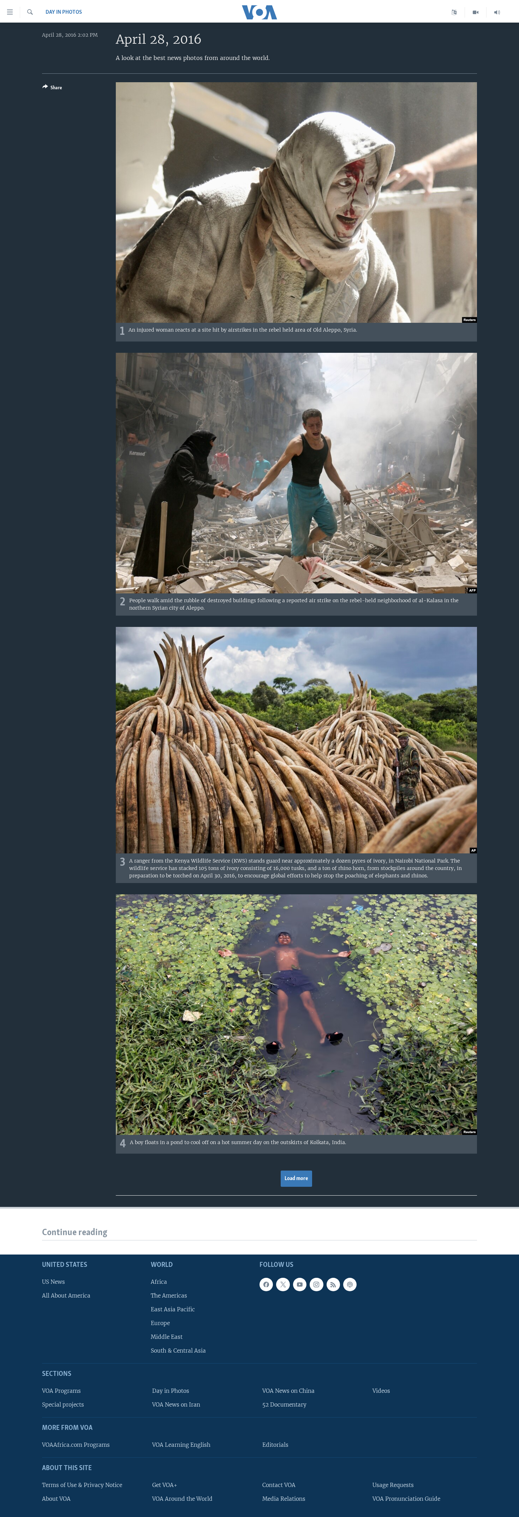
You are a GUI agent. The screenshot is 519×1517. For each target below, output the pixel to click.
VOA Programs (61, 1391)
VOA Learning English (181, 1445)
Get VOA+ (164, 1485)
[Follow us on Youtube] (299, 1284)
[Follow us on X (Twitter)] (283, 1284)
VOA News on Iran (176, 1404)
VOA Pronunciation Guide (406, 1498)
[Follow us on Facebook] (266, 1284)
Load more (296, 1178)
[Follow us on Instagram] (316, 1284)
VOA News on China (288, 1391)
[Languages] (454, 12)
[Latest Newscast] (497, 12)
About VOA (56, 1498)
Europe (160, 1323)
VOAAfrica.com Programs (76, 1445)
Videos (381, 1391)
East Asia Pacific (173, 1309)
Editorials (275, 1445)
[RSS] (333, 1284)
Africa (159, 1282)
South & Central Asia (178, 1350)
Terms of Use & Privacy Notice (82, 1485)
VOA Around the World (182, 1498)
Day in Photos (64, 12)
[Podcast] (350, 1284)
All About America (66, 1295)
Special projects (63, 1404)
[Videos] (476, 12)
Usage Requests (393, 1485)
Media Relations (283, 1498)
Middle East (167, 1337)
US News (53, 1282)
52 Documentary (284, 1404)
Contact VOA (279, 1485)
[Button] (52, 89)
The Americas (169, 1295)
